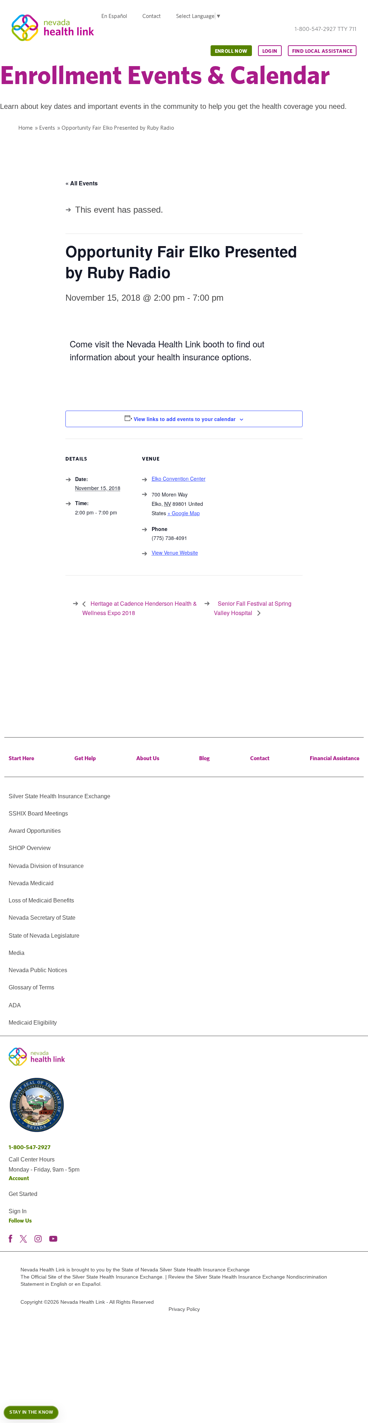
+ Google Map (183, 513)
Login (269, 51)
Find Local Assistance (322, 51)
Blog (204, 758)
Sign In (18, 1211)
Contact (151, 16)
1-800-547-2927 (30, 1147)
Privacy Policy (184, 1309)
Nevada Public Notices (38, 970)
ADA (15, 1005)
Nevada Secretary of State (42, 918)
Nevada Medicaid (31, 883)
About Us (147, 758)
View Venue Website (175, 552)
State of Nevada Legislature (44, 936)
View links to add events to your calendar (184, 418)
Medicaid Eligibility (33, 1023)
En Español (114, 16)
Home (25, 127)
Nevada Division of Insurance (46, 866)
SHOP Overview (30, 848)
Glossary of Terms (31, 987)
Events (47, 127)
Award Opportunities (35, 831)
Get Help (85, 758)
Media (16, 953)
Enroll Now (231, 51)
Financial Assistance (334, 758)
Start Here (21, 758)
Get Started (23, 1194)
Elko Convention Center (179, 478)
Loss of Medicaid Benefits (41, 900)
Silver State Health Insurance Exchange (59, 796)
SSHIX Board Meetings (38, 813)
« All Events (81, 183)
